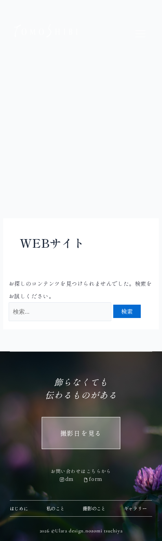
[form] (86, 480)
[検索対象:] (61, 311)
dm (69, 479)
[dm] (62, 479)
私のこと (55, 508)
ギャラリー (135, 508)
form (96, 479)
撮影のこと (94, 508)
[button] (140, 34)
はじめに (19, 508)
